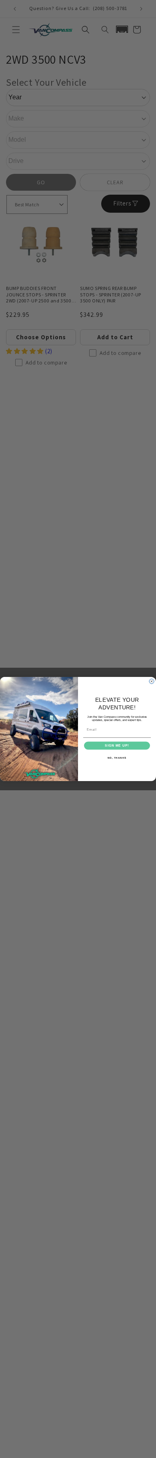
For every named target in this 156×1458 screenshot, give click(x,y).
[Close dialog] (151, 681)
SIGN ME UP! (117, 745)
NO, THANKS (117, 757)
